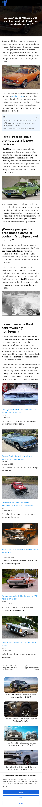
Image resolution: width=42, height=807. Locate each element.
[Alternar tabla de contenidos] (36, 117)
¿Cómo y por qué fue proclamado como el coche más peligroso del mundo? (19, 124)
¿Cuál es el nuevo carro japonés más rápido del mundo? (32, 667)
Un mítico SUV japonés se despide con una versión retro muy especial (10, 667)
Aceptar (21, 792)
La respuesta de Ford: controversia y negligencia (19, 128)
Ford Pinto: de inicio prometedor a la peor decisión (20, 120)
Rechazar (21, 803)
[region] (21, 790)
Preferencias (21, 797)
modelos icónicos (17, 96)
